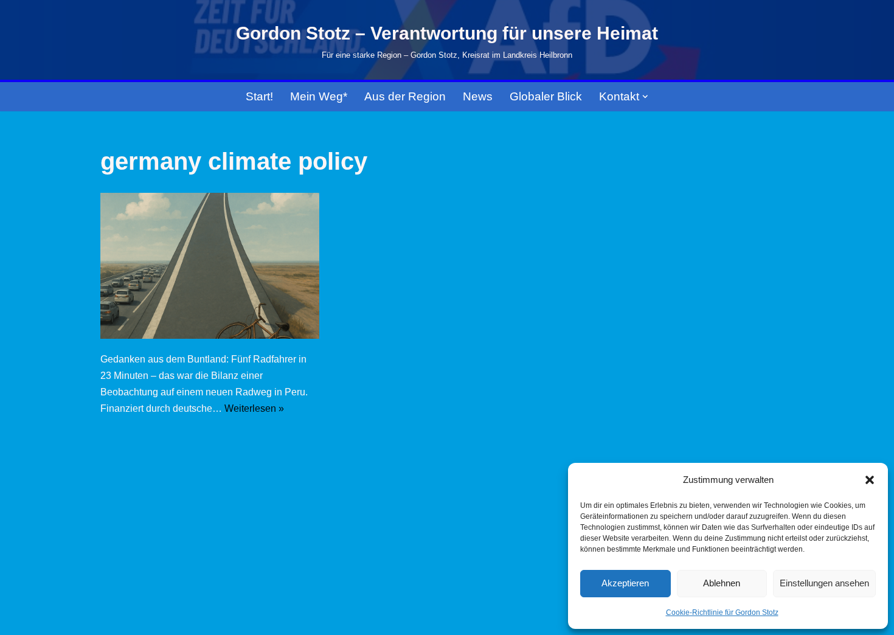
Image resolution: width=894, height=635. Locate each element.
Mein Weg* (318, 96)
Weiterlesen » (254, 408)
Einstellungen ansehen (824, 583)
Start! (259, 96)
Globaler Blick (546, 96)
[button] (870, 480)
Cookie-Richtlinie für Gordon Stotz (722, 612)
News (478, 96)
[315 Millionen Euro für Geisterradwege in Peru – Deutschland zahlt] (209, 266)
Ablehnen (721, 583)
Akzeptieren (625, 583)
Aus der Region (405, 96)
